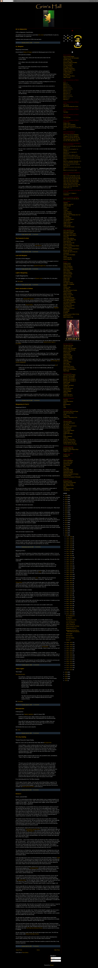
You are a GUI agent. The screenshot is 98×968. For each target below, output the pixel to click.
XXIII (71, 140)
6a (73, 146)
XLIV (68, 186)
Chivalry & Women (67, 346)
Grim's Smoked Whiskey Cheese (71, 245)
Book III (65, 86)
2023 (66, 501)
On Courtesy (66, 311)
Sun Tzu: (69, 439)
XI (68, 137)
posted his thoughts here (39, 265)
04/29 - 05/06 (69, 609)
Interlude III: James (70, 139)
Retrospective (20, 708)
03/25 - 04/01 (69, 646)
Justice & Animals (67, 293)
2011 (66, 526)
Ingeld (58, 857)
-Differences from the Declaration (71, 58)
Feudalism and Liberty (68, 385)
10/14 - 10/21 (69, 559)
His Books (65, 456)
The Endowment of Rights (69, 374)
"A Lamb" (65, 210)
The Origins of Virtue (68, 282)
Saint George (66, 309)
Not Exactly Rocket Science (70, 426)
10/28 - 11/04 (69, 555)
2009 (66, 530)
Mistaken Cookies (67, 247)
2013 (66, 522)
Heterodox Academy (68, 472)
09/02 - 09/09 (69, 572)
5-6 (72, 158)
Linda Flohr (66, 360)
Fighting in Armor (67, 275)
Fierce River (66, 383)
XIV (74, 137)
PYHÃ (64, 414)
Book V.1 (65, 156)
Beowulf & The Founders (69, 377)
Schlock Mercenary (68, 433)
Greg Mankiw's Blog (68, 471)
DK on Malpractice (21, 29)
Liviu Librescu (38, 245)
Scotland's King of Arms (69, 68)
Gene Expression (67, 427)
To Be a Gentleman (67, 266)
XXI (66, 140)
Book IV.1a (65, 155)
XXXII (73, 181)
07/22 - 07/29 (69, 584)
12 (67, 147)
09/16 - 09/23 (69, 568)
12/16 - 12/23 (69, 541)
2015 (66, 518)
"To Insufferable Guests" (69, 226)
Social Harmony (67, 264)
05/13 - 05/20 (69, 605)
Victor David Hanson (68, 401)
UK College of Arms (68, 67)
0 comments (36, 42)
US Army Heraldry (67, 65)
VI (75, 127)
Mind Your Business (68, 64)
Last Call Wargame (21, 255)
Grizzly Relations (67, 361)
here (56, 365)
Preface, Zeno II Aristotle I (69, 124)
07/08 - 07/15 (69, 588)
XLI (74, 184)
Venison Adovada (67, 257)
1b (69, 155)
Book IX (65, 95)
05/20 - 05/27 (69, 603)
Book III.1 (65, 152)
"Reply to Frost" (67, 223)
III (71, 127)
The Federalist (66, 465)
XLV (71, 186)
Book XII (65, 99)
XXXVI (72, 183)
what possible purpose (28, 298)
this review (40, 34)
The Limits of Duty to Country (70, 290)
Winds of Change (28, 52)
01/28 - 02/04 (69, 663)
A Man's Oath (66, 278)
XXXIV (64, 183)
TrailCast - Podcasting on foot (70, 417)
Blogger (52, 965)
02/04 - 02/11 (69, 661)
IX (63, 129)
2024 (66, 499)
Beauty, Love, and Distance (69, 369)
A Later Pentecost (67, 306)
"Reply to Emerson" (68, 222)
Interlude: (74, 161)
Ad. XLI (65, 186)
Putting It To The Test (68, 294)
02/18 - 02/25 (69, 657)
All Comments (55, 960)
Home (38, 950)
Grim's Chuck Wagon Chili (69, 239)
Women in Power (67, 351)
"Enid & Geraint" (67, 205)
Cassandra (20, 701)
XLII (76, 184)
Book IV (65, 87)
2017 (66, 514)
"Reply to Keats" (67, 225)
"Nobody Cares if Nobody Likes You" (71, 214)
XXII (69, 140)
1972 (66, 680)
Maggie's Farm (66, 451)
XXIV (74, 140)
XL (72, 184)
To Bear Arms (66, 281)
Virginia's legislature (28, 714)
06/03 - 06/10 (69, 599)
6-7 (76, 152)
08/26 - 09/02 (69, 574)
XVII (64, 139)
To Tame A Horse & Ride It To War (71, 314)
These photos (19, 582)
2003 (66, 678)
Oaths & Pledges (67, 391)
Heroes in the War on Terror (32, 934)
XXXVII (76, 183)
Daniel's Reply (66, 382)
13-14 (76, 162)
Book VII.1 (65, 161)
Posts (53, 958)
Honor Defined (66, 270)
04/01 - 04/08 (69, 644)
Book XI (65, 98)
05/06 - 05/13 (69, 607)
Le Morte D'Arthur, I (67, 71)
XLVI (74, 186)
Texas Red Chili (67, 241)
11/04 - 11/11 (69, 553)
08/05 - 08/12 (69, 580)
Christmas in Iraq (67, 303)
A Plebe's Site (66, 455)
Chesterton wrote (22, 880)
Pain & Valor (66, 363)
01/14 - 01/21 (69, 667)
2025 (66, 497)
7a (76, 146)
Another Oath (66, 279)
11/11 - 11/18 (69, 551)
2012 (66, 524)
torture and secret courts (28, 786)
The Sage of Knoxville (68, 488)
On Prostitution (66, 352)
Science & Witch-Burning (69, 349)
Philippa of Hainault (67, 355)
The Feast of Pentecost (68, 305)
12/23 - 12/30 (69, 538)
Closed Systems (67, 389)
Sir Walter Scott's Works (69, 76)
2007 (66, 535)
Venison (65, 256)
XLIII (79, 184)
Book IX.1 (65, 167)
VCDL (19, 729)
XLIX (68, 187)
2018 (66, 512)
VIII (79, 127)
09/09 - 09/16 (69, 570)
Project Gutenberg (67, 436)
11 (65, 147)
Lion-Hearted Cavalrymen (69, 302)
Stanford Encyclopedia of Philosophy (71, 477)
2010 (66, 528)
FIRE (64, 466)
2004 (66, 676)
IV (73, 127)
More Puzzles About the (70, 106)
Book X (65, 96)
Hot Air (65, 402)
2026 (66, 495)
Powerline (65, 399)
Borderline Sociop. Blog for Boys (70, 449)
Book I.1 (65, 146)
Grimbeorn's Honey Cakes (69, 233)
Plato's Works (66, 74)
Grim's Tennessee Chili (68, 242)
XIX (79, 139)
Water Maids (66, 370)
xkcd (64, 435)
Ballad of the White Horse (69, 70)
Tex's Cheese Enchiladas (69, 254)
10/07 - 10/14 (69, 561)
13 (69, 147)
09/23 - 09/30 (69, 566)
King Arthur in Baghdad (68, 284)
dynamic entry (39, 278)
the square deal (47, 742)
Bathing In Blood (67, 291)
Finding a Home (67, 263)
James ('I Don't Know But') (69, 482)
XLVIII (64, 187)
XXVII (73, 180)
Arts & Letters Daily (67, 61)
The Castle (20, 281)
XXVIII (76, 180)
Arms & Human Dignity (68, 56)
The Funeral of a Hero (22, 238)
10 (63, 147)
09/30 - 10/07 (69, 563)
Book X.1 (65, 170)
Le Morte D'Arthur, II (68, 73)
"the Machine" (45, 646)
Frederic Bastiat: (69, 442)
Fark (64, 405)
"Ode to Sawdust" (67, 217)
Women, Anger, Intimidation (69, 348)
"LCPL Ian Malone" (67, 213)
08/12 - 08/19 (69, 578)
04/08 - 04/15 (69, 642)
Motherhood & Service (68, 366)
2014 (66, 520)
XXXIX (69, 184)
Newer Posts (19, 950)
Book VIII (65, 93)
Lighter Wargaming (21, 273)
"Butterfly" (65, 202)
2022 (66, 503)
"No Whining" (66, 216)
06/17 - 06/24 (69, 595)
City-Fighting (66, 288)
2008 (66, 532)
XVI (78, 137)
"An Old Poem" (66, 220)
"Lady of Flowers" (67, 211)
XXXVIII (65, 184)
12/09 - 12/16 (69, 543)
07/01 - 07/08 (69, 591)
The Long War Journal (68, 485)
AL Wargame (19, 46)
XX (64, 140)
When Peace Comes (68, 269)
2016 (66, 516)
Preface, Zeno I (67, 123)
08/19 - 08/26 (69, 576)
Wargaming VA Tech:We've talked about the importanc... (73, 631)
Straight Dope (66, 432)
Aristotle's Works (67, 59)
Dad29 (64, 487)
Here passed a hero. (20, 674)
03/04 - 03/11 (69, 653)
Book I (64, 83)
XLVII (76, 186)
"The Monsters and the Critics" (33, 829)
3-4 (72, 155)
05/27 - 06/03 (69, 601)
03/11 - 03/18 (69, 650)
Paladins (65, 285)
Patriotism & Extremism (69, 308)
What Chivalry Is (67, 315)
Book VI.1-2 (66, 158)
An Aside (73, 175)
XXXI (70, 181)
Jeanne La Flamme (67, 358)
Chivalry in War (66, 287)
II (70, 127)
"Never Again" (20, 668)
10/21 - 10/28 (69, 557)
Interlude (65, 150)
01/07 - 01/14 (69, 669)
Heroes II (18, 793)
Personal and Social (68, 388)
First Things (66, 468)
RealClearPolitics (67, 475)
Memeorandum (67, 404)
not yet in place (29, 304)
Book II (65, 84)
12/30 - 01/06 (69, 536)
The (66, 105)
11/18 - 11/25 (69, 549)
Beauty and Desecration (69, 367)
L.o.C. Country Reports (68, 430)
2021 (66, 505)
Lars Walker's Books (68, 484)
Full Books (65, 437)
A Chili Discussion (67, 244)
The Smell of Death (67, 273)
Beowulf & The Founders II (69, 380)
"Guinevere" (66, 208)
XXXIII (76, 181)
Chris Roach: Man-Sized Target (70, 411)
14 (69, 165)
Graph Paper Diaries (68, 469)
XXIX (64, 181)
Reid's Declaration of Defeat (24, 288)
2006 (66, 672)
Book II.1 (65, 149)
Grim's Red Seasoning (68, 230)
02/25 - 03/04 (69, 655)
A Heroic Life (66, 386)
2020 (66, 507)
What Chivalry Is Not (68, 317)
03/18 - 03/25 (69, 648)
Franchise (65, 392)
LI (71, 187)
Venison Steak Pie (67, 259)
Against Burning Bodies (68, 297)
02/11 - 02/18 (69, 659)
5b (74, 152)
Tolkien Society (66, 77)
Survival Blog (66, 415)
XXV (77, 140)
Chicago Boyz (66, 490)
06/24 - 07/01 (69, 593)
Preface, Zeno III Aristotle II (69, 126)
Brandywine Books (67, 481)
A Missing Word (67, 354)
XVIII (76, 139)
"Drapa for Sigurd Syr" (68, 204)
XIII (72, 137)
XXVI (70, 180)
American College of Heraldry (70, 62)
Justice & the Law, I (67, 394)
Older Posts (57, 950)
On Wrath (65, 312)
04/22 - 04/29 (69, 611)
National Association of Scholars (70, 474)
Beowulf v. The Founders (69, 376)
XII (70, 137)
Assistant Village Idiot (68, 448)
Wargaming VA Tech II (22, 404)
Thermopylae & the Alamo (69, 299)
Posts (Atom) (25, 952)
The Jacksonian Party (68, 413)
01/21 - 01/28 (69, 665)
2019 (66, 510)
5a (72, 152)
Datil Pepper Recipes (68, 232)
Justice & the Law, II (68, 395)
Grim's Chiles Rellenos (68, 238)
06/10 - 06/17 (69, 597)
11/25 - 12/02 (69, 547)
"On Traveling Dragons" (68, 219)
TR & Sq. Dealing (21, 737)
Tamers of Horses (67, 272)
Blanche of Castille (67, 357)
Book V (65, 89)
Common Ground (67, 463)
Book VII (65, 92)
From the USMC (67, 296)
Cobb (64, 407)
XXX (67, 181)
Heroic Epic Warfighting (68, 300)
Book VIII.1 (66, 164)
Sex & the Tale (66, 364)
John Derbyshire (67, 429)
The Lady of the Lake (68, 345)
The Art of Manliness (68, 460)
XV (76, 137)
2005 (66, 674)
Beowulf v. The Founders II (69, 379)
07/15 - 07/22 (69, 586)
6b (74, 146)
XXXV (68, 183)
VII (77, 127)
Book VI (65, 90)
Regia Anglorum (30, 830)
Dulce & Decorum (67, 276)
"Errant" (65, 207)
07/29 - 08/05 (69, 582)
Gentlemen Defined (67, 267)
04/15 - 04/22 (69, 613)
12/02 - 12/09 (69, 545)
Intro (64, 175)
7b (78, 146)
